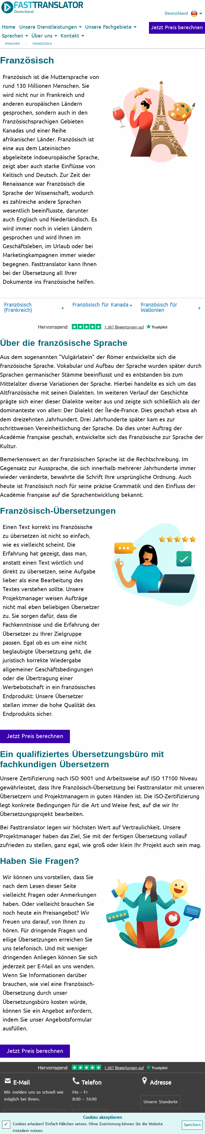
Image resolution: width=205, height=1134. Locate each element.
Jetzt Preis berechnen (177, 27)
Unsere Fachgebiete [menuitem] (108, 27)
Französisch (42, 43)
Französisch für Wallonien (159, 307)
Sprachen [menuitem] (12, 36)
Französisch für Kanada (100, 305)
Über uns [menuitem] (41, 36)
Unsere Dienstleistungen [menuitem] (48, 27)
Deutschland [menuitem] (176, 13)
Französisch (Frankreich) (18, 307)
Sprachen (12, 43)
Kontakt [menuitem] (70, 36)
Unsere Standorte (161, 1101)
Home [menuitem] (8, 27)
